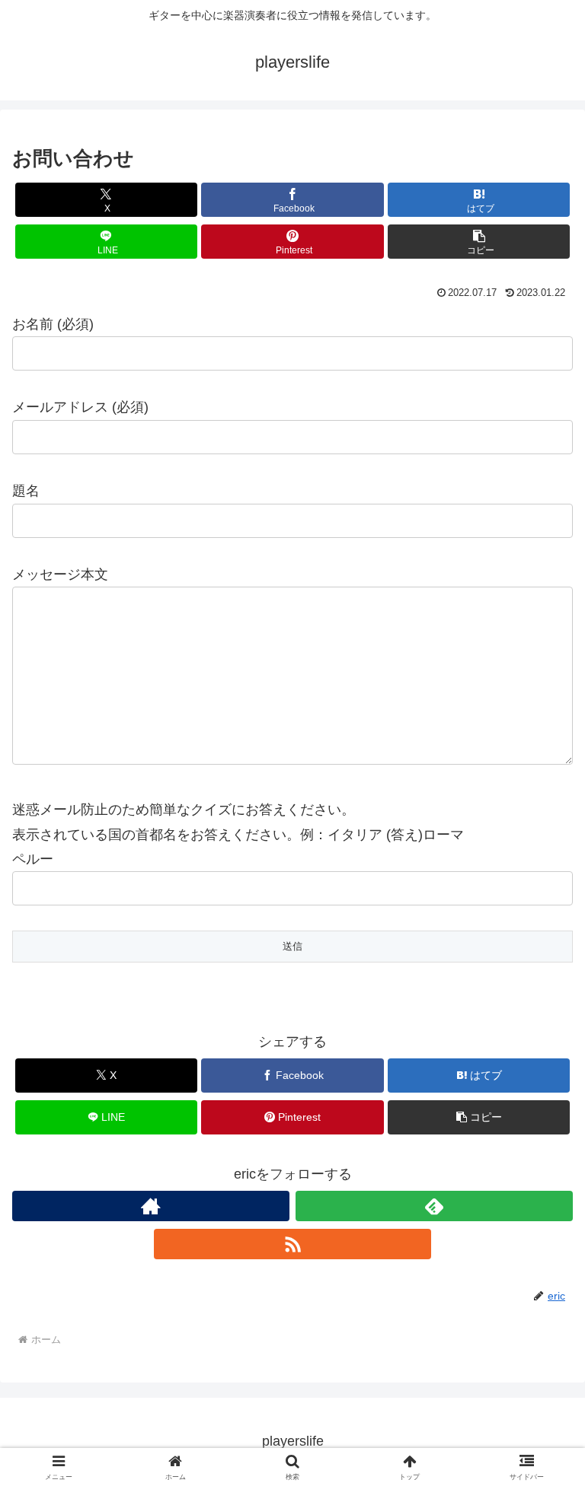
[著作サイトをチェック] (150, 1206)
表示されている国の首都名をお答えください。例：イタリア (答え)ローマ (238, 834)
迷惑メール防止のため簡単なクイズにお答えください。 (183, 809)
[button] (479, 241)
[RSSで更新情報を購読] (292, 1244)
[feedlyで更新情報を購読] (434, 1206)
